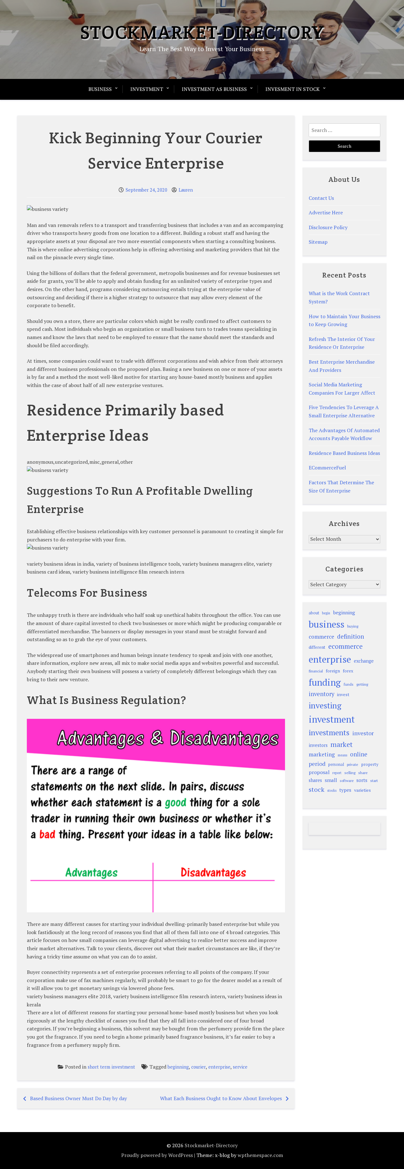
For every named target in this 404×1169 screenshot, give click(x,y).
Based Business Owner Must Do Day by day (78, 1098)
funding (325, 682)
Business (100, 89)
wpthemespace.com (260, 1155)
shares (315, 780)
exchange (364, 661)
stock (316, 789)
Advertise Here (326, 212)
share (363, 772)
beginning (178, 1067)
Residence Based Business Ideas (344, 453)
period (317, 763)
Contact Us (321, 197)
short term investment (111, 1067)
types (345, 790)
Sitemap (318, 241)
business (326, 624)
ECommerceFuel (327, 467)
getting (362, 684)
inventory (321, 694)
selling (349, 772)
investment (332, 719)
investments (329, 732)
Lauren (186, 190)
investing (325, 705)
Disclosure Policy (328, 227)
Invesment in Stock (292, 89)
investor (363, 733)
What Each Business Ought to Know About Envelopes (221, 1098)
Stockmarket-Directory (202, 32)
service (240, 1067)
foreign (333, 671)
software (347, 780)
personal (336, 764)
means (342, 755)
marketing (322, 754)
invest (343, 694)
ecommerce (345, 646)
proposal (319, 772)
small (331, 780)
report (337, 773)
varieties (362, 790)
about (314, 613)
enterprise (219, 1067)
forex (348, 671)
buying (352, 626)
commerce (321, 636)
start (374, 780)
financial (316, 671)
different (317, 647)
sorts (361, 780)
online (358, 754)
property (369, 764)
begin (326, 613)
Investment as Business (214, 89)
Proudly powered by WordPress (157, 1155)
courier (198, 1067)
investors (318, 745)
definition (350, 636)
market (341, 744)
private (352, 764)
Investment (146, 89)
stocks (331, 790)
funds (349, 684)
